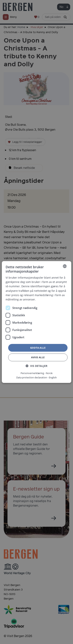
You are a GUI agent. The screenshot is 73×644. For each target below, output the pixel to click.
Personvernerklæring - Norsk (37, 373)
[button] (36, 366)
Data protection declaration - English (36, 377)
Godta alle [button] (37, 347)
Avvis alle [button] (38, 357)
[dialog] (36, 322)
